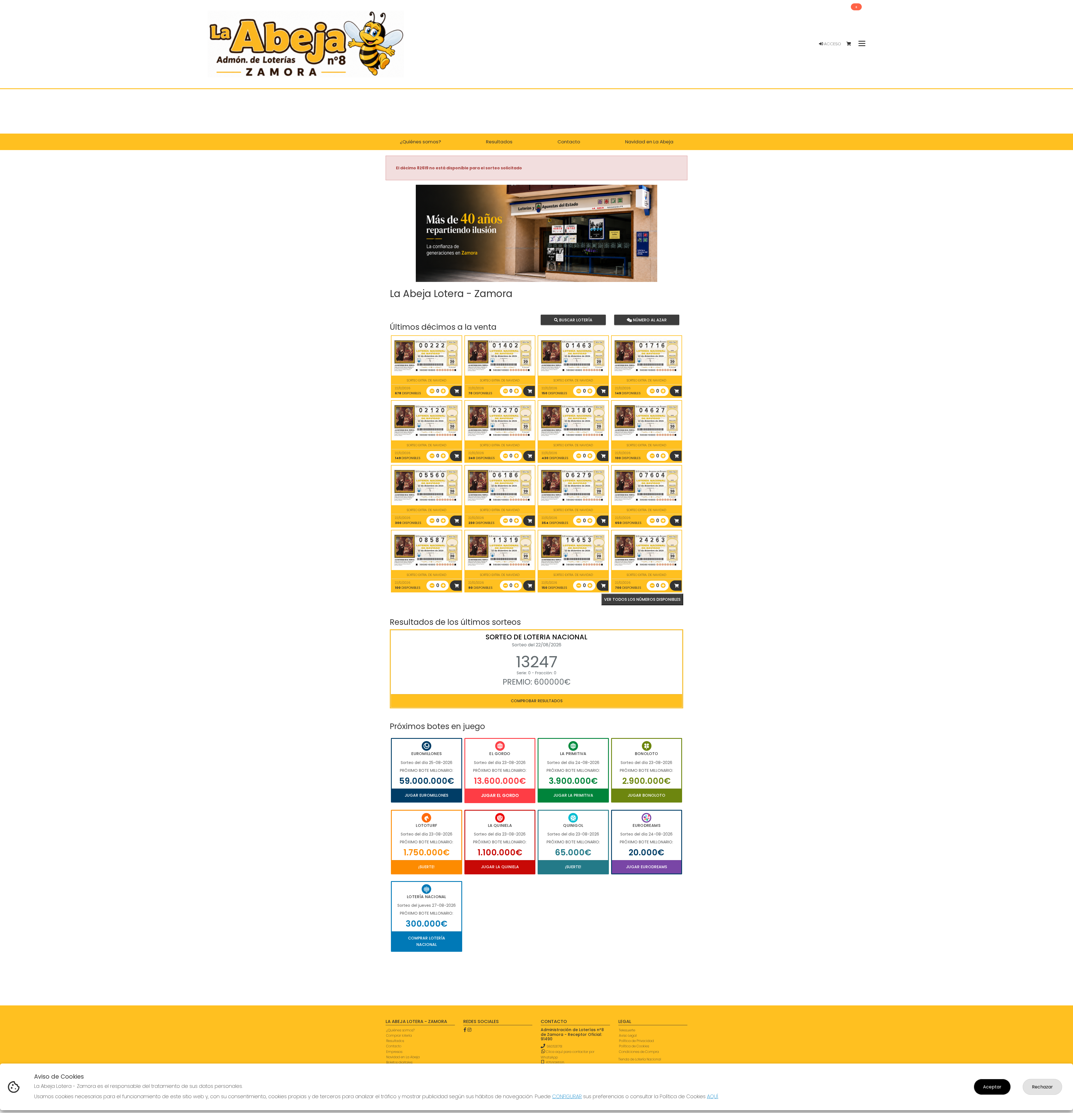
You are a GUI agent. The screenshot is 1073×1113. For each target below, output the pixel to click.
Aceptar (992, 1087)
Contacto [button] (568, 141)
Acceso (832, 44)
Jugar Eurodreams (646, 867)
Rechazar (1042, 1087)
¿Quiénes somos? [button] (420, 141)
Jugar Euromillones (426, 795)
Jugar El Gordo (500, 795)
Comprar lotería (399, 1035)
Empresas (394, 1051)
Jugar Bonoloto (646, 795)
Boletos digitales (399, 1062)
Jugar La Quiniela (500, 867)
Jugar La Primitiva (573, 795)
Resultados (395, 1040)
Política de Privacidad (636, 1040)
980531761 (554, 1046)
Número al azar (649, 320)
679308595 (554, 1062)
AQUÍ (712, 1096)
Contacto (393, 1046)
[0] (851, 44)
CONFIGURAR (567, 1096)
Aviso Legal (628, 1035)
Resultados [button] (499, 141)
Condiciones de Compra (639, 1051)
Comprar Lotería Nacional (426, 941)
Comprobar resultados (536, 701)
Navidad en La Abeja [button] (649, 141)
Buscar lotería (575, 320)
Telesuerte (627, 1030)
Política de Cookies (634, 1046)
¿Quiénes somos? (400, 1030)
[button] (434, 240)
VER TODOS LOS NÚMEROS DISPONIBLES (642, 599)
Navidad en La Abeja (403, 1057)
